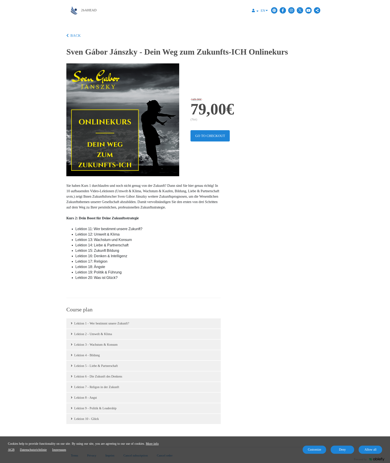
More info (152, 443)
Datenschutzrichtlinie (33, 449)
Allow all (370, 449)
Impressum (59, 449)
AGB (11, 449)
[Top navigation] (255, 11)
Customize (314, 449)
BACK (75, 35)
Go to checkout (210, 136)
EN (263, 10)
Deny (342, 449)
